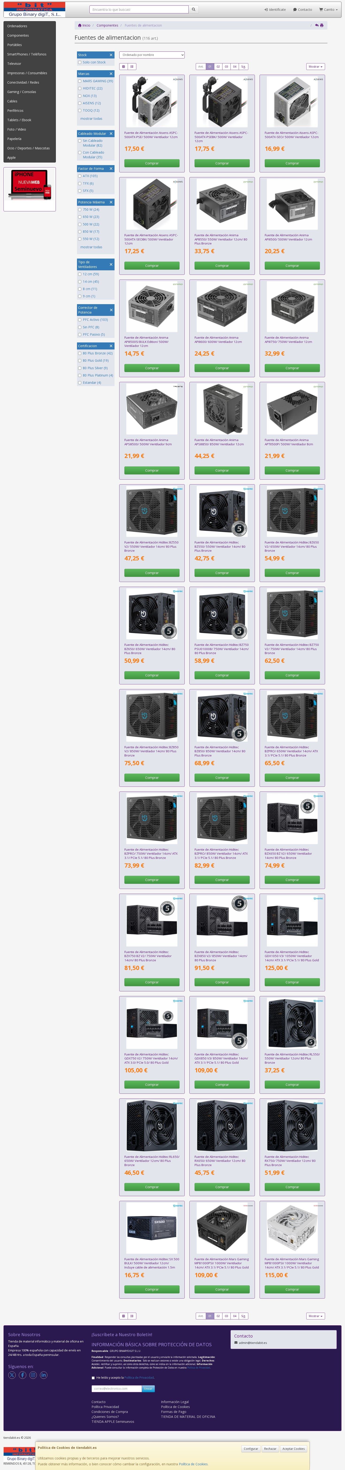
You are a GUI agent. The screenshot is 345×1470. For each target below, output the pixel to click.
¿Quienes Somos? (105, 1416)
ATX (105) (90, 176)
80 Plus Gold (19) (96, 360)
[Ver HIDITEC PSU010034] (292, 1023)
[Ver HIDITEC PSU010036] (152, 920)
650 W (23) (91, 216)
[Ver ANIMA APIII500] (292, 204)
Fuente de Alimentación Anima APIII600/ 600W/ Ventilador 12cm (218, 339)
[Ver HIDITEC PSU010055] (292, 614)
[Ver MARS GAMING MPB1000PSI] (222, 1228)
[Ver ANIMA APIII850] (222, 409)
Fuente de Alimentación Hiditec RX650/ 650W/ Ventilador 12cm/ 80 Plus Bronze (220, 1161)
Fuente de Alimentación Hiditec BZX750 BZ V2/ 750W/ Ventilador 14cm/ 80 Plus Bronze (148, 956)
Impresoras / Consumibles (27, 73)
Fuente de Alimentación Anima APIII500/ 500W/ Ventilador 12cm (288, 237)
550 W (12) (91, 239)
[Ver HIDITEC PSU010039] (152, 1023)
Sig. (243, 67)
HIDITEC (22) (93, 88)
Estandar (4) (92, 382)
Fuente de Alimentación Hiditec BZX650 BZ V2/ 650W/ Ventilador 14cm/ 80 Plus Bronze (288, 853)
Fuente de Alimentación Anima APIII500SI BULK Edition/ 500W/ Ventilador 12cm (146, 341)
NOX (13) (90, 95)
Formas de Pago (173, 1411)
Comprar (152, 163)
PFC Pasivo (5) (94, 334)
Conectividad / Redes (23, 82)
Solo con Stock (94, 62)
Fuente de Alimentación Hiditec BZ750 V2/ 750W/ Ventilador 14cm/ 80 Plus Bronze (292, 649)
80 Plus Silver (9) (95, 368)
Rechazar (270, 1449)
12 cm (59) (91, 274)
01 (210, 67)
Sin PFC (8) (91, 327)
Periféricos (15, 110)
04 (234, 67)
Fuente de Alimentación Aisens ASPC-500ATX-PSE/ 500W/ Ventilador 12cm (151, 135)
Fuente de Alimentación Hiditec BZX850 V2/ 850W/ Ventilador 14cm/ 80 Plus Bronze (221, 956)
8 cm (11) (90, 289)
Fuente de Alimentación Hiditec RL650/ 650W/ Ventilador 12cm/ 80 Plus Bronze (152, 1161)
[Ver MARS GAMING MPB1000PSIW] (292, 1228)
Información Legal (175, 1402)
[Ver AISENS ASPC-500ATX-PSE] (152, 102)
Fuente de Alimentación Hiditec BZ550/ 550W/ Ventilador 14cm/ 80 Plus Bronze (220, 546)
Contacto (304, 9)
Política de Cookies (193, 1464)
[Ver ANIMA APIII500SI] (152, 306)
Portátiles (14, 45)
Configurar (251, 1449)
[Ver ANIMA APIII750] (292, 306)
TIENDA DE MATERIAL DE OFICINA (188, 1416)
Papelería (14, 138)
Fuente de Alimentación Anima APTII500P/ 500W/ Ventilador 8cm (289, 442)
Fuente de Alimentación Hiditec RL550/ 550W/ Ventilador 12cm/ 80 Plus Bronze (292, 1058)
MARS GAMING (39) (98, 81)
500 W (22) (91, 224)
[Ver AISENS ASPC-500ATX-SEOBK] (152, 204)
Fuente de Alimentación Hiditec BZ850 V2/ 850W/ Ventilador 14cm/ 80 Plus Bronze (151, 751)
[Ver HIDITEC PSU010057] (292, 716)
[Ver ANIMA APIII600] (222, 306)
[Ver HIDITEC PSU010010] (152, 614)
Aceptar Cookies (294, 1449)
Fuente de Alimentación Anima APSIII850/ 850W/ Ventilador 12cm (219, 442)
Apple (11, 157)
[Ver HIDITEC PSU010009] (222, 511)
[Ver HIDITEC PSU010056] (152, 716)
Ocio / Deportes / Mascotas (28, 148)
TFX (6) (88, 183)
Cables (12, 101)
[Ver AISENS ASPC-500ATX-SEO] (292, 102)
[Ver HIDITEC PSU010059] (222, 818)
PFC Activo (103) (95, 319)
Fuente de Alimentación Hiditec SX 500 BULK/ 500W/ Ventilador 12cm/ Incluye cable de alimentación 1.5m (151, 1263)
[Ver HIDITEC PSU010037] (222, 920)
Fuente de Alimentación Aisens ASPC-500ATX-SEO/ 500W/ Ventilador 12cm (292, 135)
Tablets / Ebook (19, 120)
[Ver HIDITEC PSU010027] (152, 1228)
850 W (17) (91, 231)
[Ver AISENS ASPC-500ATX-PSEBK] (222, 102)
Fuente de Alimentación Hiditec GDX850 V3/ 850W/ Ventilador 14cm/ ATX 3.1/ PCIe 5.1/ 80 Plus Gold (221, 1058)
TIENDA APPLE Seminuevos (113, 1421)
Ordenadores (17, 26)
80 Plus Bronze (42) (98, 353)
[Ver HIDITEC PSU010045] (152, 1125)
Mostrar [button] (314, 67)
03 (226, 67)
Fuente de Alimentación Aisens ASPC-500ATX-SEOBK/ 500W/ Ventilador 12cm (151, 239)
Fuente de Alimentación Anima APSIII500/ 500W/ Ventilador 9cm (148, 442)
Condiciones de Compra (110, 1411)
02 (218, 67)
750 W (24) (91, 209)
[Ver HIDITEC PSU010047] (222, 1125)
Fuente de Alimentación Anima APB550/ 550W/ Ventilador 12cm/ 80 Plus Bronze (221, 239)
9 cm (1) (89, 296)
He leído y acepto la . (125, 1378)
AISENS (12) (92, 103)
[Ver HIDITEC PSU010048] (292, 1125)
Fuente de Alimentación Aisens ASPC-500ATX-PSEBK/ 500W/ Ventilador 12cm (221, 137)
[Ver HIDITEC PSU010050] (222, 1023)
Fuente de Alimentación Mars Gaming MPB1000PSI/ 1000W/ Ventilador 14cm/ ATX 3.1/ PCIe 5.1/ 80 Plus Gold (222, 1263)
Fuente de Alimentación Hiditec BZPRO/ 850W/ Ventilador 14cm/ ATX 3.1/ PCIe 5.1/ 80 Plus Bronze (221, 853)
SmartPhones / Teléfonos (26, 54)
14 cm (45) (91, 281)
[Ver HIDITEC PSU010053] (152, 511)
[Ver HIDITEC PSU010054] (292, 511)
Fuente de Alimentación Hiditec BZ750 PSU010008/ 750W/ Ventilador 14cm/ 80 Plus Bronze (222, 649)
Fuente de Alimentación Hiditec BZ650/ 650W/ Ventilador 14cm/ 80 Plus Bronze (149, 649)
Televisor (14, 63)
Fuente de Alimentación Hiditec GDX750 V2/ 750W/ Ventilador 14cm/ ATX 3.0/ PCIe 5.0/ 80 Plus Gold (151, 1058)
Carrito (329, 9)
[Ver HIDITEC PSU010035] (292, 818)
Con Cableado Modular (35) (93, 154)
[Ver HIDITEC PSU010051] (292, 920)
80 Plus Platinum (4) (98, 375)
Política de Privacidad (198, 1367)
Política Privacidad (105, 1406)
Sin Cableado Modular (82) (93, 142)
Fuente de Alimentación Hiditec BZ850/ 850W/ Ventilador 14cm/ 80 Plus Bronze (220, 751)
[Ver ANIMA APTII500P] (292, 409)
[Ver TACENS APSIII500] (152, 409)
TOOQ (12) (91, 110)
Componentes (18, 35)
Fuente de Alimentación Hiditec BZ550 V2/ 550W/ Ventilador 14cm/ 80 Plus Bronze (151, 546)
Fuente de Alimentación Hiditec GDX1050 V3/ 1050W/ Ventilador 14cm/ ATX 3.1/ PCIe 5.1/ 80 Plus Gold (292, 956)
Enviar (148, 1389)
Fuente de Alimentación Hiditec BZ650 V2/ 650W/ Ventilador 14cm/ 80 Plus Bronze (292, 546)
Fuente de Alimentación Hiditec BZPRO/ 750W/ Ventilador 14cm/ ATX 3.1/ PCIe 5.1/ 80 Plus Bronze (151, 853)
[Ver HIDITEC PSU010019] (222, 716)
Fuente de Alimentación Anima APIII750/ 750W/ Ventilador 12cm (288, 339)
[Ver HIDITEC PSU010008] (222, 614)
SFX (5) (88, 190)
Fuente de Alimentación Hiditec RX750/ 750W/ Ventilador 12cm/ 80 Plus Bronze (290, 1161)
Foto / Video (16, 129)
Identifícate (277, 9)
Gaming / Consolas (21, 91)
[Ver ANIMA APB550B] (222, 204)
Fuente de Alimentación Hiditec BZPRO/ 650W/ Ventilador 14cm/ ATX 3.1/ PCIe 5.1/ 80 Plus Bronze (291, 751)
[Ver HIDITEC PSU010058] (152, 818)
